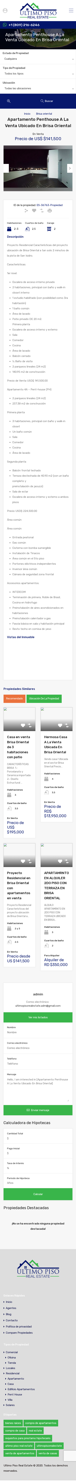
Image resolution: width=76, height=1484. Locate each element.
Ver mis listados (38, 1017)
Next (69, 168)
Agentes (11, 1308)
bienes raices (13, 1423)
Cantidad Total (15, 1133)
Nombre (11, 1027)
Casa (11, 1384)
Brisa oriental (44, 113)
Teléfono (12, 1058)
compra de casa (15, 1430)
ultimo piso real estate (19, 1445)
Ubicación (9, 82)
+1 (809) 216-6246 (23, 25)
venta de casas (48, 1453)
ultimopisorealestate (49, 1445)
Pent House (15, 1394)
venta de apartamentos (19, 1453)
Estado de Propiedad (16, 53)
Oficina (12, 1357)
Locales (10, 1368)
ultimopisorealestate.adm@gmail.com (38, 1005)
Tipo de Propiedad (14, 68)
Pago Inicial (13, 1148)
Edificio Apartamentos (21, 1389)
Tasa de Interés (15, 1163)
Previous (6, 168)
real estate (35, 1430)
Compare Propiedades (19, 1333)
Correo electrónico (17, 1043)
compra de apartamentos (40, 1423)
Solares (10, 1405)
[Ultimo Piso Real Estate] (38, 16)
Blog (8, 1314)
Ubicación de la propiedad (44, 698)
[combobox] (38, 59)
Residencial (12, 1373)
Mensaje (11, 1074)
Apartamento (16, 1378)
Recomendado (14, 698)
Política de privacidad (19, 1326)
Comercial (12, 1352)
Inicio (27, 113)
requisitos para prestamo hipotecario (27, 1438)
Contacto (12, 1320)
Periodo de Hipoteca (18, 1178)
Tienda (12, 1362)
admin (38, 994)
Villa (10, 1399)
